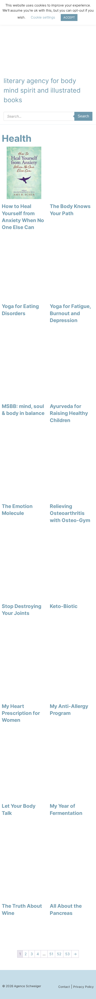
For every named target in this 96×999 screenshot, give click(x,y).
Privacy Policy (83, 987)
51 (51, 954)
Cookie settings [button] (43, 17)
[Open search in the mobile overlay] (48, 116)
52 (59, 954)
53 (67, 954)
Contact (64, 987)
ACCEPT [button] (69, 17)
